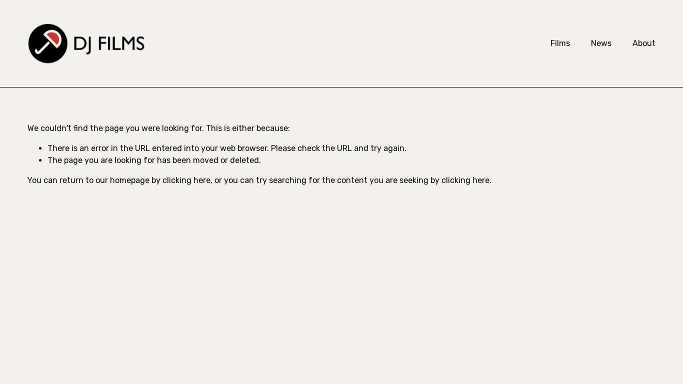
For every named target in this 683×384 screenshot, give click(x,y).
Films (560, 43)
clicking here (186, 180)
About (644, 43)
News (601, 43)
